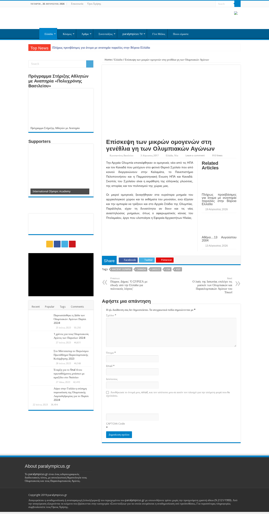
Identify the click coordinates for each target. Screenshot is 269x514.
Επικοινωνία (77, 3)
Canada (141, 269)
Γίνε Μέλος (158, 34)
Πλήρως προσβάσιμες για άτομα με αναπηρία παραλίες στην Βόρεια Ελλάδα (101, 47)
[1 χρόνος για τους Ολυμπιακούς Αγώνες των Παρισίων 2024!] (40, 339)
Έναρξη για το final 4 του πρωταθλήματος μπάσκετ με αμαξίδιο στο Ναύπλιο (69, 373)
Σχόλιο (111, 315)
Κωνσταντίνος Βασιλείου (121, 155)
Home (108, 59)
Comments (77, 306)
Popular (49, 306)
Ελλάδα (49, 34)
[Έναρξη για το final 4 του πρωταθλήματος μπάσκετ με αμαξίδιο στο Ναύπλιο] (40, 375)
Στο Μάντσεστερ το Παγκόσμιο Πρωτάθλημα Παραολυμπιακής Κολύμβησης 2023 (71, 354)
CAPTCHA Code (115, 423)
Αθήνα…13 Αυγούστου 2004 (219, 238)
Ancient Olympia (121, 269)
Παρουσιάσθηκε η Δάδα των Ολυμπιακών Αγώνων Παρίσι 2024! (70, 319)
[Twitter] (208, 4)
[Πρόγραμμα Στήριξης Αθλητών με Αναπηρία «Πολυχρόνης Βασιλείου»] (60, 108)
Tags (63, 306)
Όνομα (111, 352)
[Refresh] (136, 405)
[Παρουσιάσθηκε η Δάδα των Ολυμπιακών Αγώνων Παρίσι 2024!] (40, 320)
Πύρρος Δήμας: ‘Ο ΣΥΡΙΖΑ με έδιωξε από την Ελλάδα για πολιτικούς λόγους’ (129, 283)
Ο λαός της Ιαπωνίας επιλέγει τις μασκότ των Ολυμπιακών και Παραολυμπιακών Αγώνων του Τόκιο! (212, 285)
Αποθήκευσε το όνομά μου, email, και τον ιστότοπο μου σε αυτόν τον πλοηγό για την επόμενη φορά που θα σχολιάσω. (168, 394)
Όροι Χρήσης (94, 3)
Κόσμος (67, 34)
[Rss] (200, 4)
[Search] (237, 4)
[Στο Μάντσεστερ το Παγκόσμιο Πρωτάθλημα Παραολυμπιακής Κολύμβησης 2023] (40, 356)
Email (110, 366)
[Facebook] (204, 4)
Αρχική (33, 33)
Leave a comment (195, 155)
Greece (156, 269)
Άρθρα (85, 34)
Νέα (176, 155)
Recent (36, 306)
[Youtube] (212, 4)
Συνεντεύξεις (106, 34)
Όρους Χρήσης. (59, 507)
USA (168, 269)
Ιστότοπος (111, 379)
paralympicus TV (132, 34)
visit (178, 269)
